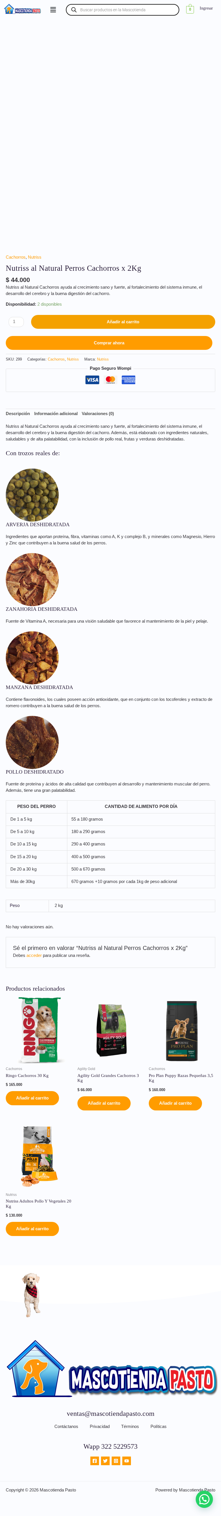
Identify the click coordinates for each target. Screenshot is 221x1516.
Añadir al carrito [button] (32, 1098)
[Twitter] (105, 1461)
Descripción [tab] (18, 413)
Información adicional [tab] (56, 413)
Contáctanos (66, 1426)
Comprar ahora (109, 343)
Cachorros (16, 257)
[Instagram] (116, 1461)
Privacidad (100, 1426)
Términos (130, 1426)
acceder (34, 955)
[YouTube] (126, 1461)
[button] (53, 9)
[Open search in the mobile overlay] (122, 10)
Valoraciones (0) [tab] (98, 413)
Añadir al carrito (123, 322)
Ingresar (206, 8)
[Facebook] (94, 1461)
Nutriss (34, 257)
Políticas (158, 1426)
